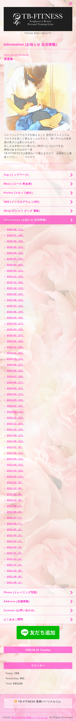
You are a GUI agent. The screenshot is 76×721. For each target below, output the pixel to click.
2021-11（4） (15, 565)
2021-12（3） (15, 559)
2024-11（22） (15, 353)
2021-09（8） (15, 576)
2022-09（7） (15, 506)
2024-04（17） (15, 394)
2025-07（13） (15, 306)
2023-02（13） (15, 476)
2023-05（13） (15, 459)
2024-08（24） (15, 370)
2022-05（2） (15, 529)
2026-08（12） (15, 229)
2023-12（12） (15, 417)
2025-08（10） (15, 300)
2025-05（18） (15, 317)
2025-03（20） (15, 329)
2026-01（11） (15, 270)
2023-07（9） (15, 447)
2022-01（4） (15, 553)
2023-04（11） (15, 465)
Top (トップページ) (16, 174)
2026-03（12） (15, 259)
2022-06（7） (15, 523)
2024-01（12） (15, 412)
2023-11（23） (15, 423)
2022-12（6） (15, 488)
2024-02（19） (15, 406)
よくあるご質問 (13, 619)
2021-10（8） (15, 570)
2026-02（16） (15, 265)
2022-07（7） (15, 518)
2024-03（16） (15, 400)
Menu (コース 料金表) (18, 183)
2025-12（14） (15, 276)
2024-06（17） (15, 382)
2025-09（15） (15, 294)
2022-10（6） (15, 500)
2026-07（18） (15, 235)
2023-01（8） (15, 482)
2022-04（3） (15, 535)
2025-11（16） (15, 282)
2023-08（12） (15, 441)
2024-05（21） (15, 388)
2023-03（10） (15, 470)
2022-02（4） (15, 547)
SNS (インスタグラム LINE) (21, 201)
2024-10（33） (15, 359)
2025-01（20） (15, 341)
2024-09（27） (15, 365)
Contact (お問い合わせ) (19, 610)
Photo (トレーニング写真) (20, 592)
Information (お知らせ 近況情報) (25, 219)
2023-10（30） (15, 429)
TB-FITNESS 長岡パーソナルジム (29, 717)
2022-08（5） (15, 512)
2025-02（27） (15, 335)
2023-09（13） (15, 435)
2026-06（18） (15, 241)
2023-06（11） (15, 453)
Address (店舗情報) (17, 601)
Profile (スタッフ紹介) (18, 192)
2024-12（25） (15, 347)
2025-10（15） (15, 288)
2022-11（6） (15, 494)
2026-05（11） (15, 247)
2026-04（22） (15, 253)
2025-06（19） (15, 312)
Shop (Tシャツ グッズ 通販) (22, 210)
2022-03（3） (15, 541)
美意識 (8, 58)
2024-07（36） (15, 376)
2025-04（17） (15, 323)
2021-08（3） (15, 582)
